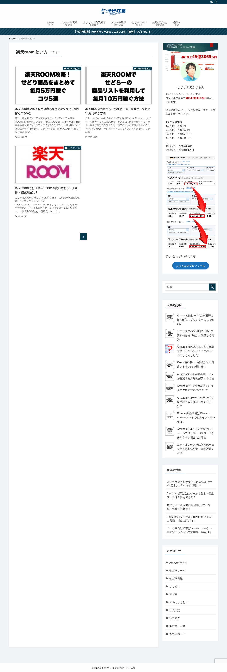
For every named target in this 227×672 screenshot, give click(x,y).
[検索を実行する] (212, 287)
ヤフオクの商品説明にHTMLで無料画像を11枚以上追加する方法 (195, 335)
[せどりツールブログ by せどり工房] (113, 11)
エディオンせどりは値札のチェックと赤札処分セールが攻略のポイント (195, 448)
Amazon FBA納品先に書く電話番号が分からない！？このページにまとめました (195, 351)
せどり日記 (176, 578)
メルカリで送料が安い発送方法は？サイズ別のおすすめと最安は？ (189, 483)
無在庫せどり (177, 626)
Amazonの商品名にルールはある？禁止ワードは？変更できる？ (190, 495)
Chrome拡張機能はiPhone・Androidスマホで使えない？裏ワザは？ (196, 417)
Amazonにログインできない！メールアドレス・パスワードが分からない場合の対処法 (195, 433)
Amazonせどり (178, 562)
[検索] (216, 2)
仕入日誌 (174, 610)
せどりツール (177, 570)
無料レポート (177, 634)
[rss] (211, 2)
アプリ (173, 594)
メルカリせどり (178, 602)
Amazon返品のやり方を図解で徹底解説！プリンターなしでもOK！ (195, 319)
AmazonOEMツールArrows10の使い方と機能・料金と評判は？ (189, 518)
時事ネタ (174, 618)
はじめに (174, 586)
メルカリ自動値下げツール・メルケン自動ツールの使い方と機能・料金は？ (189, 530)
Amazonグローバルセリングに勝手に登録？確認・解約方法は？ (195, 402)
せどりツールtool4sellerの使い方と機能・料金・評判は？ (188, 506)
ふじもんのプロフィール (190, 265)
